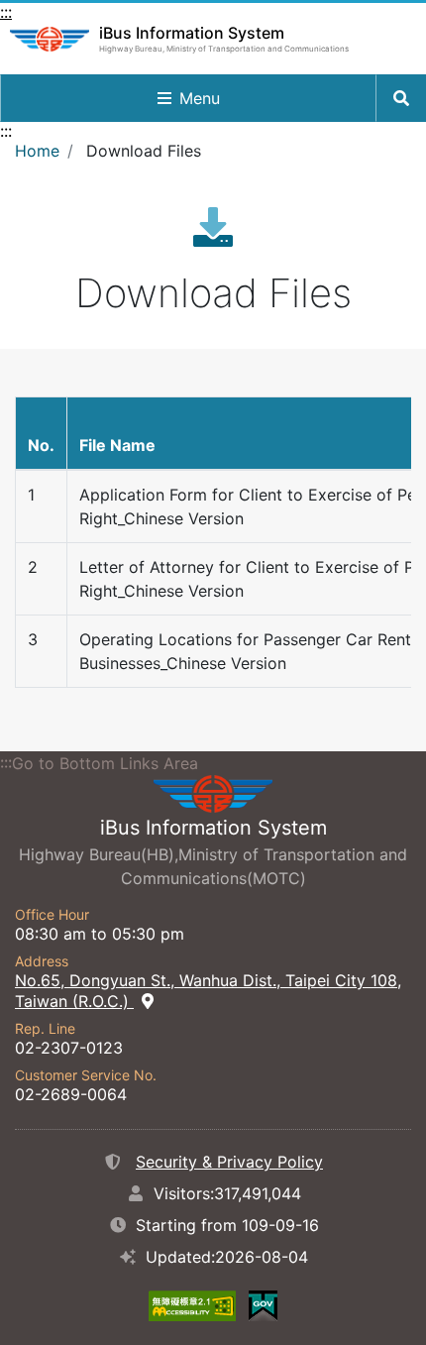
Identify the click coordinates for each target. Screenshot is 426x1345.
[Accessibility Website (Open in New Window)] (192, 1305)
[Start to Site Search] (401, 98)
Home (37, 151)
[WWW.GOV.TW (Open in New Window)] (263, 1305)
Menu (199, 98)
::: (6, 12)
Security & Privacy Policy (229, 1162)
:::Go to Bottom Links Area (99, 763)
